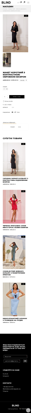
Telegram (5, 391)
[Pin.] (15, 112)
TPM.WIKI (24, 409)
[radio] (4, 89)
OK (25, 361)
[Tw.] (14, 112)
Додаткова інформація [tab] (9, 122)
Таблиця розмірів (8, 101)
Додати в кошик (17, 96)
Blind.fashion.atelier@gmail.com (11, 389)
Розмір (5, 86)
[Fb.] (12, 112)
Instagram (6, 376)
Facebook (5, 374)
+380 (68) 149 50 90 (8, 386)
